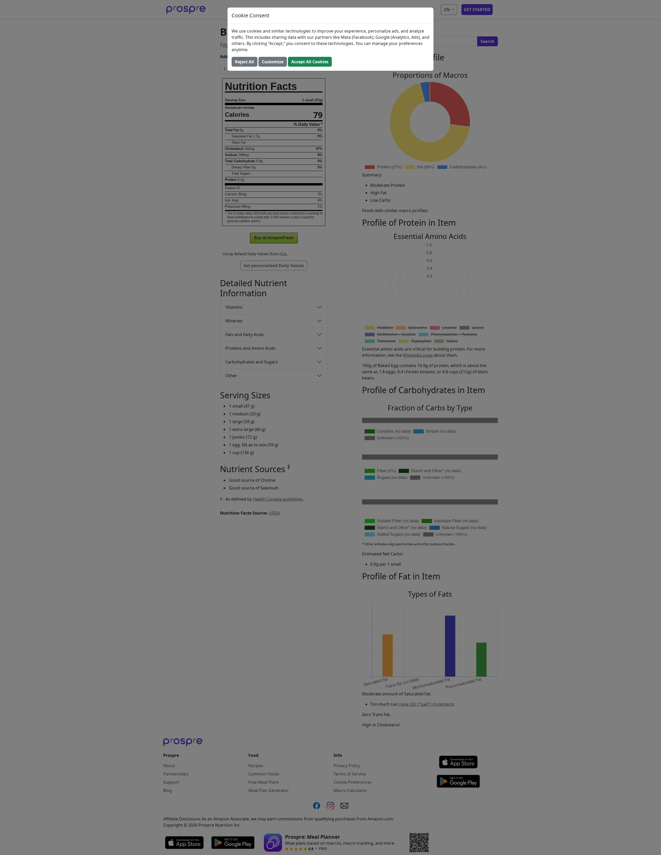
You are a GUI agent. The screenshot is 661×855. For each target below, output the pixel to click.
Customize (273, 62)
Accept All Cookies (309, 62)
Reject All (244, 62)
